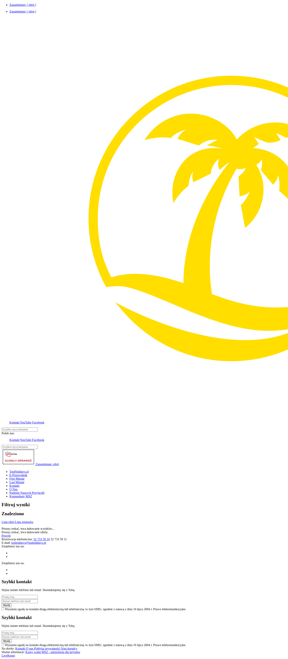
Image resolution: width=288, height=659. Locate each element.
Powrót (6, 535)
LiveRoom (8, 655)
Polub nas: (8, 433)
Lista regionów (24, 522)
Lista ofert (8, 522)
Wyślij (6, 605)
